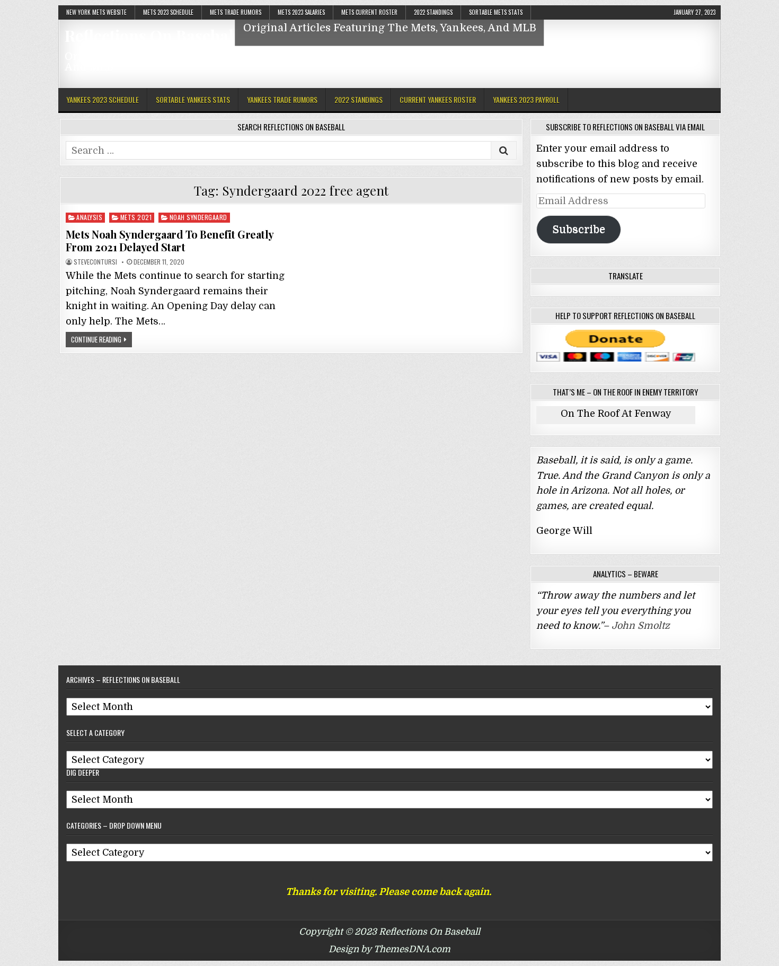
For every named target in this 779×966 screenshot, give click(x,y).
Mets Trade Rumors (235, 12)
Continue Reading (96, 339)
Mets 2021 (136, 217)
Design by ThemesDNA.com (389, 949)
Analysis (89, 217)
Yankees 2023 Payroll (526, 99)
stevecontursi (95, 262)
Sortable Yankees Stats (193, 99)
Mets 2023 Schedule (168, 12)
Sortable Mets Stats (496, 12)
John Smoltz (641, 625)
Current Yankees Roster (438, 99)
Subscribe (578, 229)
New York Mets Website (96, 12)
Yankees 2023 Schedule (102, 99)
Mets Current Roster (369, 12)
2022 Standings (433, 12)
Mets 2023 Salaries (301, 12)
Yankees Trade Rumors (282, 99)
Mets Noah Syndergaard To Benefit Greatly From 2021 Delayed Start (169, 240)
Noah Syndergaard (198, 217)
